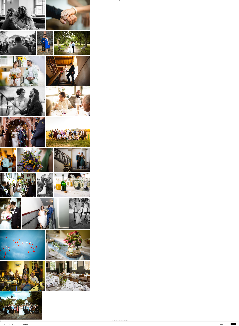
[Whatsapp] (119, 121)
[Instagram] (119, 116)
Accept (233, 324)
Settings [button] (221, 324)
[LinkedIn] (119, 119)
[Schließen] (237, 324)
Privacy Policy (25, 324)
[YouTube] (119, 118)
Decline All (227, 324)
